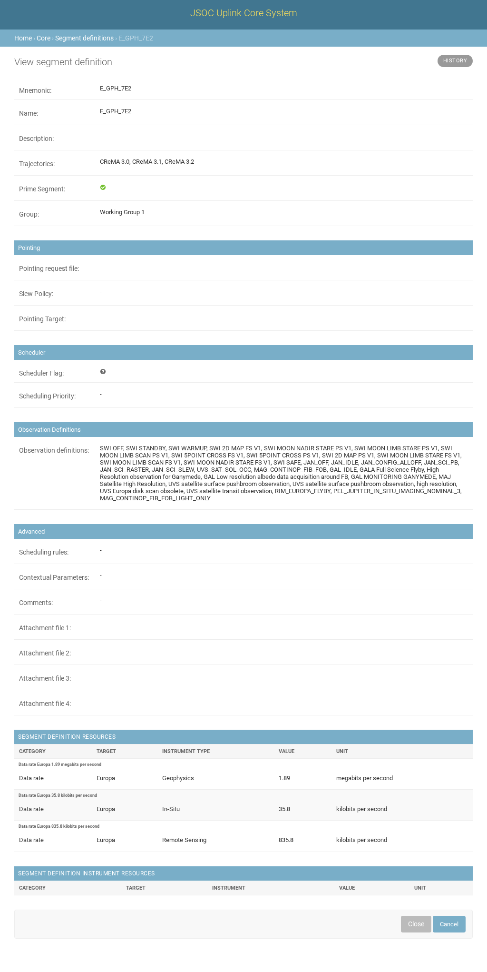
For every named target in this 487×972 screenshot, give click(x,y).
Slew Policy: (36, 294)
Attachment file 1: (45, 628)
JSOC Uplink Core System (243, 13)
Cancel (449, 924)
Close (416, 924)
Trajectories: (37, 164)
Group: (29, 214)
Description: (36, 138)
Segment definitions (84, 38)
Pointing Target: (42, 319)
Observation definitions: (54, 450)
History (455, 61)
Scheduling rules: (43, 552)
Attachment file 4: (45, 703)
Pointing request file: (49, 268)
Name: (28, 113)
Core (43, 38)
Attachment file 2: (45, 653)
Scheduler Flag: (41, 373)
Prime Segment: (42, 189)
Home (23, 38)
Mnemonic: (35, 90)
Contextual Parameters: (54, 577)
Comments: (36, 602)
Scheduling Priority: (47, 396)
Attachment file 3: (45, 678)
